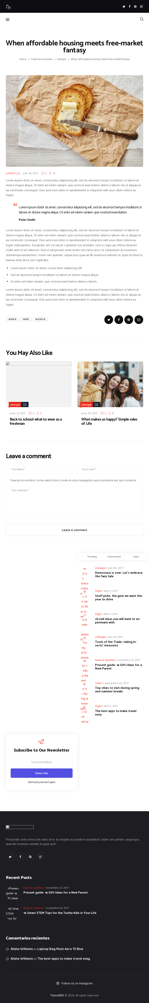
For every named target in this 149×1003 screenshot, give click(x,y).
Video (98, 683)
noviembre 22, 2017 (57, 907)
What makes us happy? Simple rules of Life (109, 421)
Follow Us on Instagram (77, 983)
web (26, 319)
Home (22, 59)
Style (98, 590)
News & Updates (105, 659)
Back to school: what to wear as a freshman (36, 421)
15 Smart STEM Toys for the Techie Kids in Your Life (59, 913)
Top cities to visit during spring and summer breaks (117, 689)
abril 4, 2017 (111, 590)
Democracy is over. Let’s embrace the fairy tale (119, 574)
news (12, 319)
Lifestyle (61, 59)
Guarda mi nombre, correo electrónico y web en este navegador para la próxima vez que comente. (73, 480)
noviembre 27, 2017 (128, 659)
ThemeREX (57, 995)
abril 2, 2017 (111, 705)
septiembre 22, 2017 (116, 683)
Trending (92, 556)
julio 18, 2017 (30, 173)
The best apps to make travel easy (115, 712)
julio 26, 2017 (115, 636)
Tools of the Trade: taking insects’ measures (116, 643)
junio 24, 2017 (89, 413)
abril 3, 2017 (111, 613)
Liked (136, 556)
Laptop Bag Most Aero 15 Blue (60, 949)
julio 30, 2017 (115, 567)
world (41, 319)
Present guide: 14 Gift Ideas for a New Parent (118, 666)
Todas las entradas (41, 59)
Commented (114, 556)
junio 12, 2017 (17, 413)
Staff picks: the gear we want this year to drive (118, 597)
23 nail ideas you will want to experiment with (117, 620)
